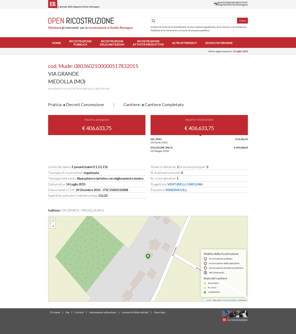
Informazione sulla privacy (102, 312)
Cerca (242, 20)
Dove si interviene (218, 42)
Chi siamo (55, 312)
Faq (67, 312)
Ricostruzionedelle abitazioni (112, 42)
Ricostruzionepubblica (80, 42)
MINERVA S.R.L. (176, 190)
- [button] (53, 225)
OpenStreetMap (229, 300)
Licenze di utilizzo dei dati (135, 312)
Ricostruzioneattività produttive (148, 42)
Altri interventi (184, 42)
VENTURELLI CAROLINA (184, 184)
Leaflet (209, 300)
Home (56, 42)
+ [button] (53, 220)
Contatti (79, 312)
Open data (159, 312)
